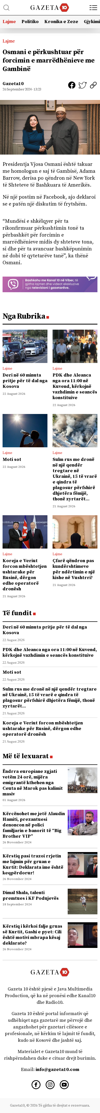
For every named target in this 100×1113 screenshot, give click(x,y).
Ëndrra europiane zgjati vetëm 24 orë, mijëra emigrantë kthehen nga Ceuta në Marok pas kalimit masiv (33, 782)
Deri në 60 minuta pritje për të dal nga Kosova (25, 380)
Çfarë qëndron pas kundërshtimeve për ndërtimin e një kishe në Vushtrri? (74, 569)
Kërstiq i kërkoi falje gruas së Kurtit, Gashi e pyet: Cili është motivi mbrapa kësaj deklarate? (32, 934)
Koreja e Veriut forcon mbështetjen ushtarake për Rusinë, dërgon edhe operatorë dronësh (25, 575)
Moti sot (12, 459)
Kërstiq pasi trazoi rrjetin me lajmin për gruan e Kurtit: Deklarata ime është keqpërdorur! (33, 864)
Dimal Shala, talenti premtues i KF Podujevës (31, 895)
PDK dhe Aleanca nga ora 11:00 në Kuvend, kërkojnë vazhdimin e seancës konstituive (75, 386)
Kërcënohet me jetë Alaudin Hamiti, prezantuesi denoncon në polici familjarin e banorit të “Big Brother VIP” (34, 825)
